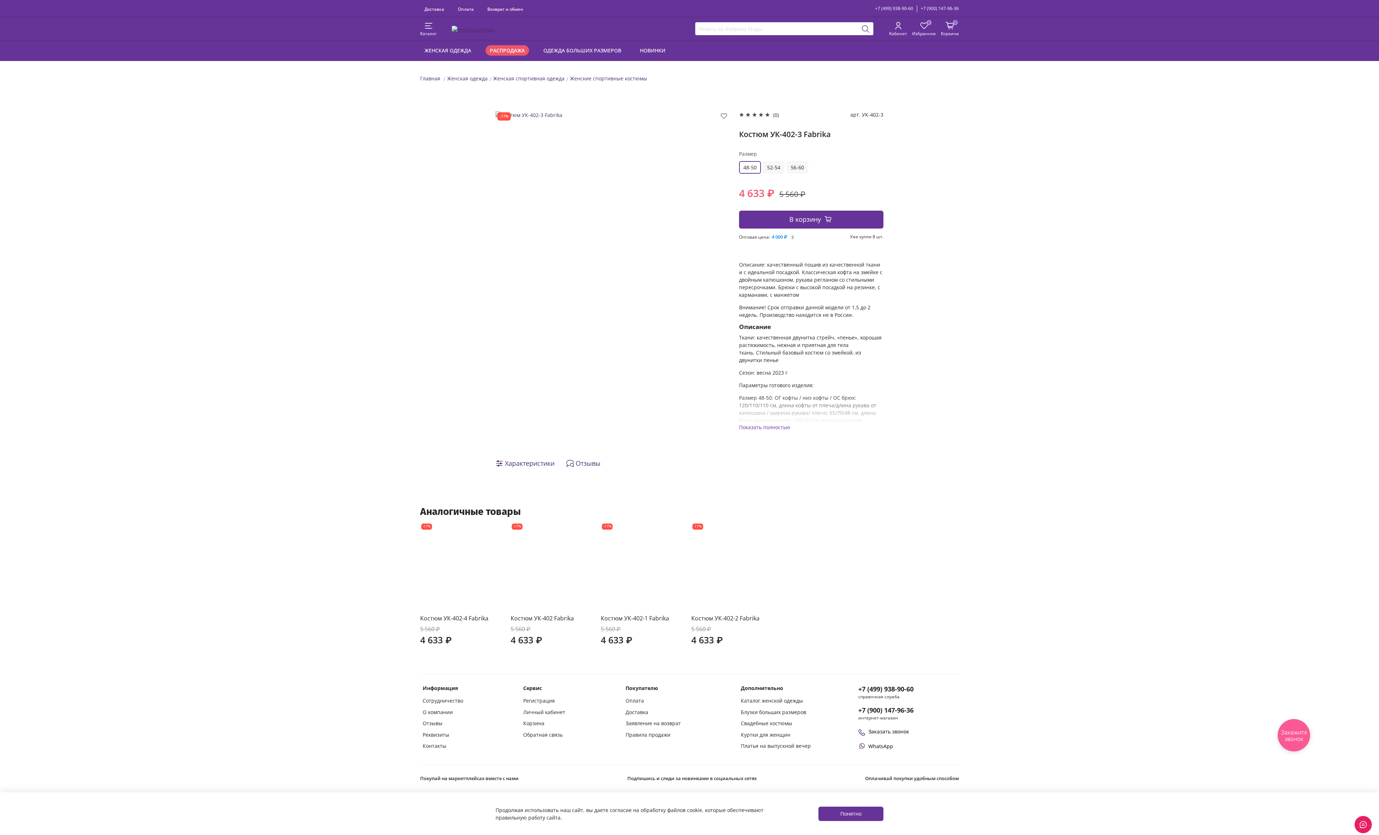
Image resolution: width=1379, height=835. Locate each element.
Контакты (434, 745)
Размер (748, 153)
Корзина (533, 723)
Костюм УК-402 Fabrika (542, 618)
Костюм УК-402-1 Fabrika (635, 618)
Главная (430, 78)
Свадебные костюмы (766, 723)
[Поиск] (866, 29)
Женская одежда (447, 50)
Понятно (851, 813)
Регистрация (539, 700)
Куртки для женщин (765, 734)
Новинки (652, 50)
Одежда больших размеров (582, 50)
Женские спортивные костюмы (608, 78)
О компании (438, 712)
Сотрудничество (443, 700)
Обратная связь (543, 734)
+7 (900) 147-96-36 (940, 8)
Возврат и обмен (505, 9)
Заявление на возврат (653, 723)
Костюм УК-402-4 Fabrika (454, 618)
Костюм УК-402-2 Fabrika (725, 618)
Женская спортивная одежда (529, 78)
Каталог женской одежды (772, 700)
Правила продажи (648, 734)
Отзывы (432, 723)
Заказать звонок (888, 731)
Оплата (466, 9)
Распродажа (507, 50)
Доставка (434, 9)
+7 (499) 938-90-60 (894, 8)
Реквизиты (436, 734)
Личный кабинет (544, 712)
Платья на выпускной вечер (776, 745)
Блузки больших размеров (773, 712)
